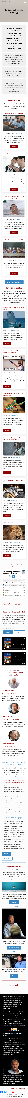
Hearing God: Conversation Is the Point (13, 308)
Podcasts (14, 880)
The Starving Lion (8, 523)
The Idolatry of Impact (14, 154)
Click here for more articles (14, 282)
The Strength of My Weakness (13, 113)
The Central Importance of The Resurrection (14, 197)
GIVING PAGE (13, 1033)
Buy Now (8, 632)
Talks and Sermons (14, 947)
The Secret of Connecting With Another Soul (13, 394)
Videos (14, 952)
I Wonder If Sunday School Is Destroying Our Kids (12, 352)
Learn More (19, 632)
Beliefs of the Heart (15, 1094)
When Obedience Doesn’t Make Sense (13, 481)
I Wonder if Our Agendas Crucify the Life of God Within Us (13, 439)
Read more (15, 147)
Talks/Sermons (14, 906)
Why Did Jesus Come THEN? (14, 240)
